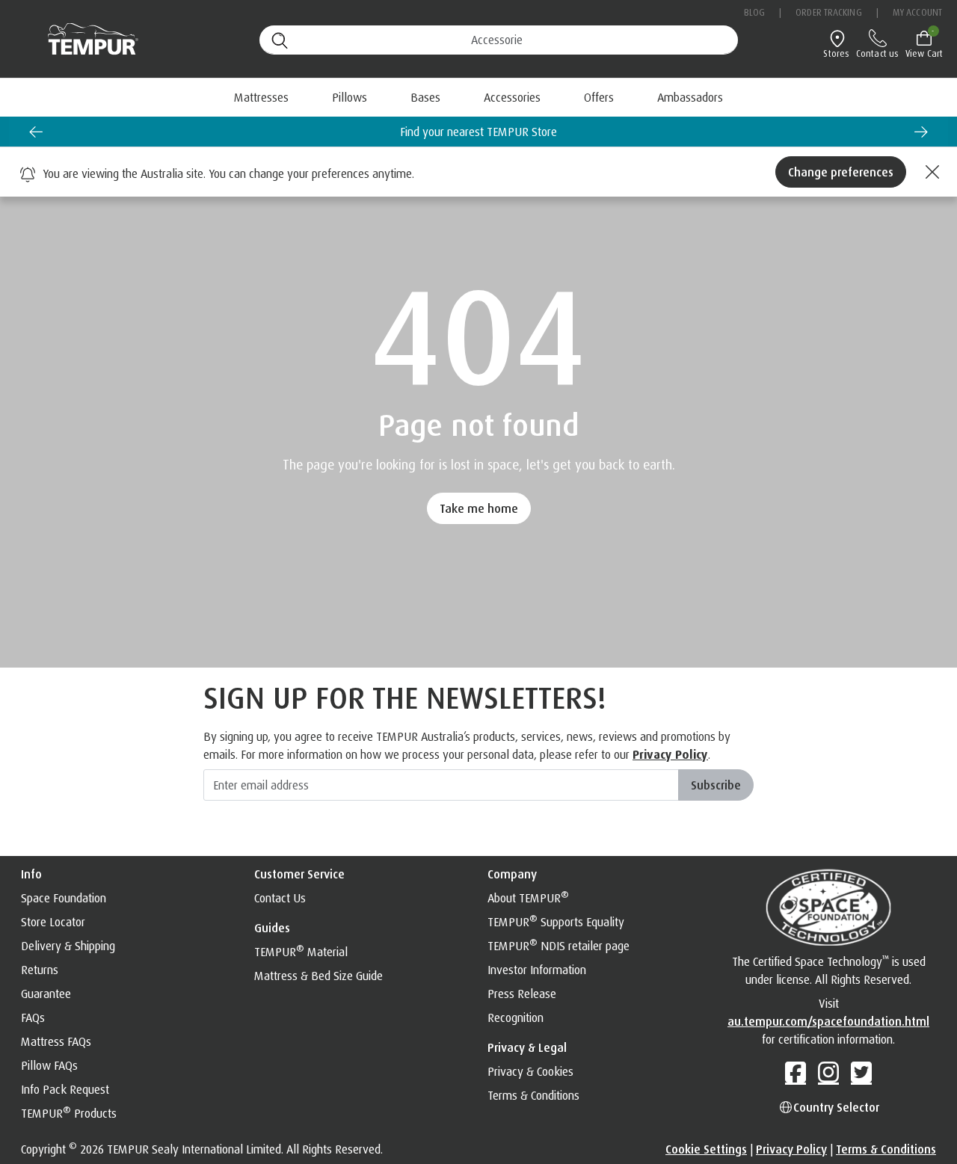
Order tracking (828, 12)
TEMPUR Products (69, 1113)
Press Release (521, 993)
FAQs (33, 1017)
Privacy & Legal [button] (527, 1047)
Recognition (515, 1017)
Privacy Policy (670, 754)
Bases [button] (425, 97)
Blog (754, 12)
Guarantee (46, 993)
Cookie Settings (706, 1149)
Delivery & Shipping (68, 945)
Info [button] (31, 873)
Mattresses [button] (261, 97)
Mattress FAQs (56, 1041)
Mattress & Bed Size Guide (318, 975)
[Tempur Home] (85, 39)
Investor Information (536, 969)
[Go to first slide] (921, 132)
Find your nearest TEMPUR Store (478, 131)
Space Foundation (63, 897)
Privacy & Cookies (530, 1071)
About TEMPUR (528, 897)
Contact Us (280, 897)
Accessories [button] (512, 97)
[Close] (930, 171)
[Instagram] (828, 1072)
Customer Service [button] (299, 873)
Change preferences (840, 171)
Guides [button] (272, 927)
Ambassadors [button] (690, 97)
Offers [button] (599, 97)
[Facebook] (795, 1072)
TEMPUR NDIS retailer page (558, 945)
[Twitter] (861, 1072)
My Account (917, 12)
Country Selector (836, 1107)
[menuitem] (599, 97)
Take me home (479, 508)
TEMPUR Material (301, 951)
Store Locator (53, 921)
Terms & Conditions (533, 1095)
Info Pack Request (65, 1089)
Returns (39, 969)
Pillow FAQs (49, 1065)
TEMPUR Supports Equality (555, 921)
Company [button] (512, 873)
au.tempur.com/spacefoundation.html (828, 1021)
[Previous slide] (36, 132)
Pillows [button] (349, 97)
